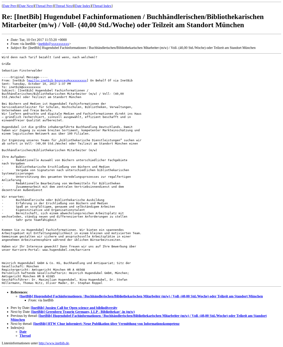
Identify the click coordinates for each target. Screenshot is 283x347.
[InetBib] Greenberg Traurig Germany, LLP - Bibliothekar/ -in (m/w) (83, 312)
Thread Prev (44, 6)
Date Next (26, 6)
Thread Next (64, 6)
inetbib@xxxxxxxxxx (53, 44)
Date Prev (10, 6)
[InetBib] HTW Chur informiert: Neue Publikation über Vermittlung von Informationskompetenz (106, 324)
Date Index (82, 6)
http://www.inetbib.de (54, 343)
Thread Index (102, 6)
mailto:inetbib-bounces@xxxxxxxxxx (57, 80)
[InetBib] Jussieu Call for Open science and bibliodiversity (74, 308)
